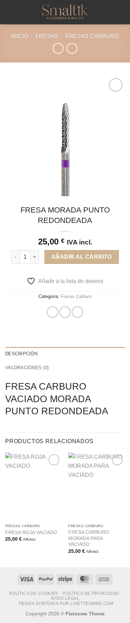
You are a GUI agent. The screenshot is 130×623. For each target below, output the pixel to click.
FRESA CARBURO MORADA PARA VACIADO (88, 538)
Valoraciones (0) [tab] (27, 367)
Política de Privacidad (91, 593)
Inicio (19, 36)
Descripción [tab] (21, 353)
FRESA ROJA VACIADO (31, 532)
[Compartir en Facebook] (65, 312)
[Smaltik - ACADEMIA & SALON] (65, 12)
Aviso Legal (65, 598)
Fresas (47, 36)
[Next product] (58, 48)
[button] (9, 11)
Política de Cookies (33, 593)
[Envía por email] (77, 312)
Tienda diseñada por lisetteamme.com (65, 603)
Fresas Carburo (92, 36)
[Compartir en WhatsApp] (52, 312)
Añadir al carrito (81, 257)
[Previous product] (72, 48)
